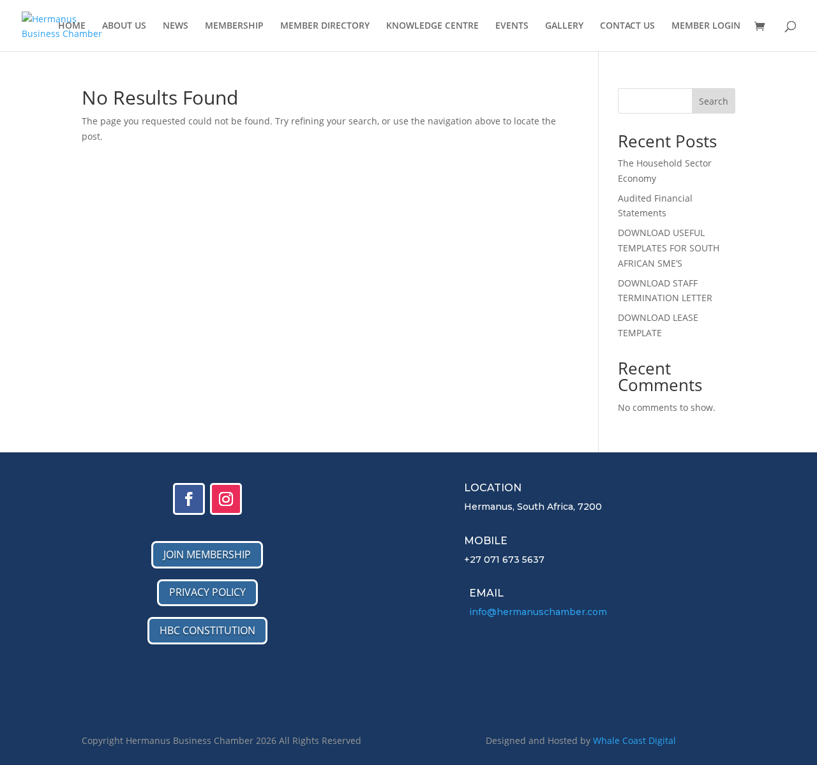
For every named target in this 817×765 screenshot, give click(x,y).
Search (713, 101)
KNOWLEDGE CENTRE (432, 26)
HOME (72, 26)
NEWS (175, 26)
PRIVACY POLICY (207, 592)
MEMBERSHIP (234, 26)
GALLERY (564, 26)
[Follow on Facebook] (189, 499)
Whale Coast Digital (634, 740)
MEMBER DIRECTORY (325, 26)
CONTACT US (627, 26)
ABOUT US (124, 26)
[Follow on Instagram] (226, 499)
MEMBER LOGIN (705, 26)
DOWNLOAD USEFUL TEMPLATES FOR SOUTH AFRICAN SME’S (668, 248)
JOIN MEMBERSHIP (207, 554)
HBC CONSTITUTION (207, 630)
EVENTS (511, 26)
